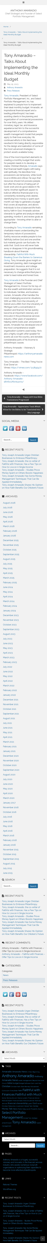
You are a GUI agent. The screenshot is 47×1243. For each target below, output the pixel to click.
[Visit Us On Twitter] (5, 431)
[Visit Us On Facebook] (11, 431)
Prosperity (34, 1109)
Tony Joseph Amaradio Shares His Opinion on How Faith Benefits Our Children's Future (22, 1239)
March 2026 (8, 526)
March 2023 (8, 657)
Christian (6, 1086)
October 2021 (9, 709)
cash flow (38, 1083)
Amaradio (32, 166)
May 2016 (7, 826)
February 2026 (10, 531)
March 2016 (8, 835)
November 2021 (10, 704)
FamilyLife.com (12, 1098)
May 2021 (7, 732)
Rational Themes (10, 1185)
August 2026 (9, 503)
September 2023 (11, 629)
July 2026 (7, 507)
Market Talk (28, 1106)
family (4, 1098)
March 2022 (8, 685)
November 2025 (11, 545)
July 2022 (7, 667)
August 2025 (9, 559)
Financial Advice (33, 1098)
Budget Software (24, 1083)
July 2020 (7, 779)
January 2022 (9, 695)
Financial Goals (18, 1100)
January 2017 (9, 803)
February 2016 (10, 840)
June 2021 (8, 728)
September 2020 (11, 770)
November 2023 (11, 620)
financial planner (28, 1100)
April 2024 (8, 596)
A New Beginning (34, 1072)
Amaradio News (19, 1071)
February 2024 (10, 606)
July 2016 (7, 817)
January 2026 (9, 535)
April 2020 (8, 793)
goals (30, 1103)
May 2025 (8, 568)
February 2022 (10, 690)
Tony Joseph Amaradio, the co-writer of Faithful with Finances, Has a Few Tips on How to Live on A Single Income (22, 464)
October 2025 (9, 549)
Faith (20, 1090)
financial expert (7, 1100)
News (15, 1109)
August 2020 (9, 774)
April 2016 (8, 831)
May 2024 (8, 592)
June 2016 (8, 821)
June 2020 (8, 784)
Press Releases (13, 91)
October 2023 (9, 624)
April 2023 (8, 653)
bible (9, 1083)
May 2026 (8, 517)
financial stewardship (18, 1103)
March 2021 (8, 742)
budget (16, 1083)
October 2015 (9, 854)
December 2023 (11, 615)
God (35, 1103)
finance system (23, 1098)
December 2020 (11, 756)
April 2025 (8, 573)
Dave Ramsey (25, 1086)
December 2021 (10, 699)
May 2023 (8, 648)
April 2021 (7, 737)
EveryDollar (14, 1090)
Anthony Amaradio (15, 87)
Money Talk (7, 1109)
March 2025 (8, 578)
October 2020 (10, 765)
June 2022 (8, 671)
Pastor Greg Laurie (24, 1109)
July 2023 (7, 639)
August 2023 (9, 634)
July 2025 (7, 564)
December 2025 (11, 540)
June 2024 (8, 587)
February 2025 (10, 582)
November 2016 (11, 807)
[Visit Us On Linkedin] (24, 431)
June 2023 (8, 643)
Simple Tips (27, 1118)
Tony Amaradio (11, 95)
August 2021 (9, 718)
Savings (40, 1109)
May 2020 (8, 788)
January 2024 (9, 610)
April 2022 (8, 681)
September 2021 (11, 713)
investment (20, 1106)
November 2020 (11, 760)
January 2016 (9, 845)
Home (5, 27)
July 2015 (7, 868)
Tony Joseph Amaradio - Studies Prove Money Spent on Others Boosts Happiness (22, 1222)
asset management (25, 1080)
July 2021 (7, 723)
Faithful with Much (28, 1094)
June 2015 (8, 873)
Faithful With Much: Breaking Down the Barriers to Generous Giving (23, 257)
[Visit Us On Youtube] (18, 431)
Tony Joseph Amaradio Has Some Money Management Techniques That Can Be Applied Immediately (22, 479)
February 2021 (10, 746)
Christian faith (15, 1086)
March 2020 (8, 798)
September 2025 (11, 554)
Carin (32, 1083)
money (35, 1106)
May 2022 (8, 676)
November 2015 (10, 849)
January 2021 (9, 751)
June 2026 (8, 512)
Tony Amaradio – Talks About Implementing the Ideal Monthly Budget (22, 33)
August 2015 (9, 863)
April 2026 (8, 521)
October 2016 (9, 812)
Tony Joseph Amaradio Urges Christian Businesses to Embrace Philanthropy (19, 1205)
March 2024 (8, 601)
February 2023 (10, 662)
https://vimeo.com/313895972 (26, 367)
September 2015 (11, 859)
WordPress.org (9, 1189)
